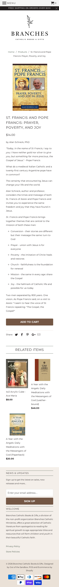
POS (31, 567)
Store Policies (13, 551)
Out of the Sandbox (19, 567)
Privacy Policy (13, 546)
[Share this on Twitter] (15, 334)
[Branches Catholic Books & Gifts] (30, 28)
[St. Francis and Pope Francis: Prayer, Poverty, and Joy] (29, 87)
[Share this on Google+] (32, 334)
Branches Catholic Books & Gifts (28, 564)
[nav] (9, 3)
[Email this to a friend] (38, 334)
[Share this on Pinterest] (27, 334)
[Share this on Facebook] (21, 334)
